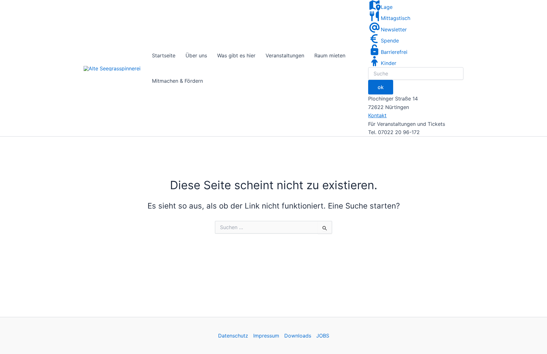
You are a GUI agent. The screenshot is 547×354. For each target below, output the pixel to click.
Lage (387, 7)
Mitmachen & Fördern (177, 81)
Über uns (196, 55)
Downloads (297, 335)
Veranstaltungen (285, 55)
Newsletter (394, 29)
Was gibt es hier (236, 55)
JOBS (322, 335)
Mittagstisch (395, 18)
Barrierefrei (394, 52)
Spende (390, 40)
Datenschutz (233, 335)
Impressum (266, 335)
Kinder (388, 63)
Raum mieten (329, 55)
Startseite (163, 55)
